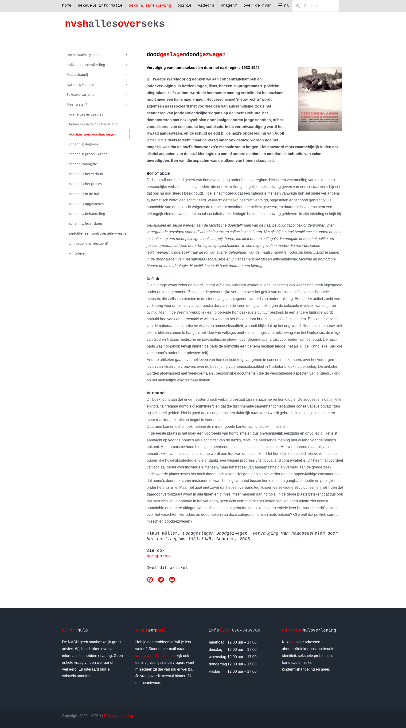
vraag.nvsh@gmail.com (155, 656)
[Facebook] (150, 580)
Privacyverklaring (118, 716)
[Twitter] (161, 580)
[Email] (172, 580)
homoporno (158, 556)
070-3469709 (246, 630)
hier (292, 642)
